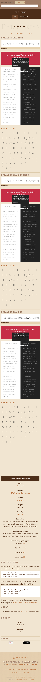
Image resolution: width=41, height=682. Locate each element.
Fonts (15, 17)
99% (24, 557)
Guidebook (24, 17)
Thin (30, 33)
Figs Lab (20, 514)
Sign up (3, 3)
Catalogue (9, 669)
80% (24, 552)
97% (23, 543)
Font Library (24, 611)
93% (24, 548)
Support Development (25, 679)
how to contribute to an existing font (25, 603)
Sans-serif (20, 486)
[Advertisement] (15, 461)
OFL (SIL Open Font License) (20, 493)
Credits (32, 669)
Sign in (10, 3)
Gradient (20, 33)
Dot (10, 33)
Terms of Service (21, 672)
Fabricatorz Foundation (25, 677)
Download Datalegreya (20, 478)
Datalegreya (20, 500)
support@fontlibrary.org (20, 664)
